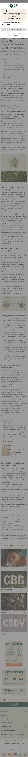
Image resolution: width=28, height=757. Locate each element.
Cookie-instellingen (15, 22)
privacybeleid (6, 24)
